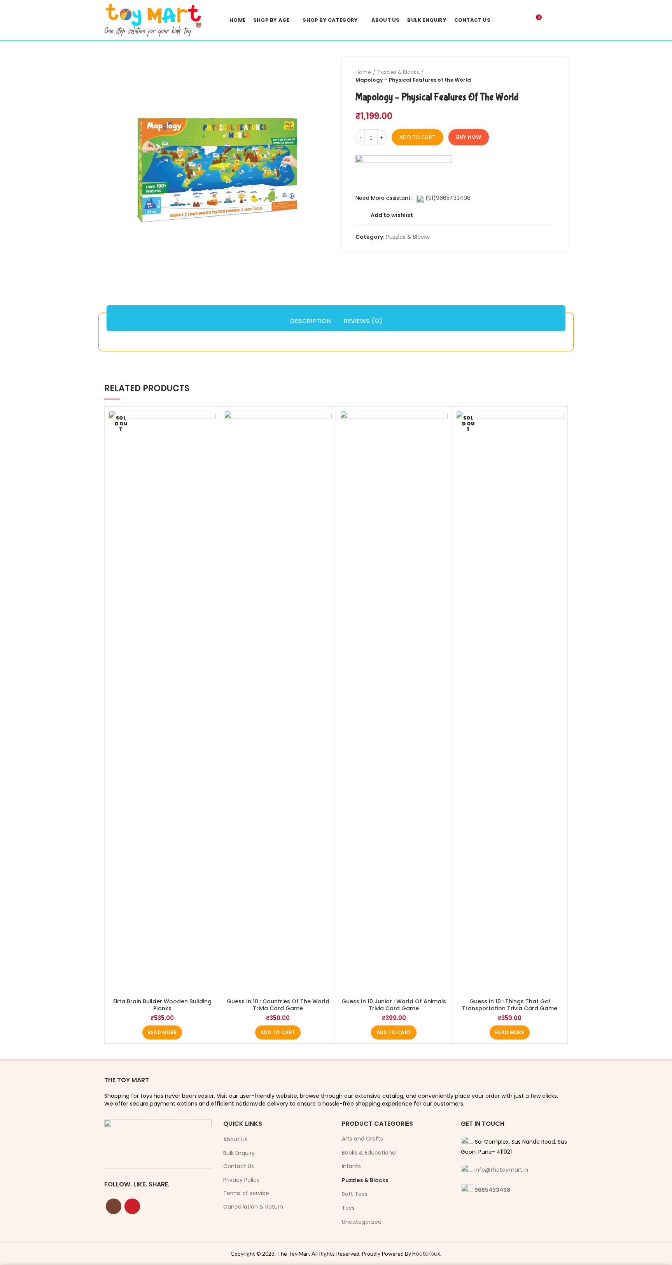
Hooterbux (426, 1254)
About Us (235, 1139)
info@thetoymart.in (501, 1170)
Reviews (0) (363, 321)
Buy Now (468, 137)
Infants (351, 1166)
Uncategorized (362, 1222)
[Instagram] (113, 1206)
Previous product (535, 76)
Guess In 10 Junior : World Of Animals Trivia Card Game (393, 1005)
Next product (550, 76)
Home (363, 72)
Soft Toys (355, 1194)
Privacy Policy (241, 1180)
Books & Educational (369, 1153)
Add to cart (417, 137)
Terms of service (246, 1193)
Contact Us (238, 1166)
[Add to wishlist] (210, 423)
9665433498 (492, 1190)
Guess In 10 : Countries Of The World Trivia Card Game (278, 1005)
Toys (348, 1208)
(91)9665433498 (448, 198)
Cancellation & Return (253, 1207)
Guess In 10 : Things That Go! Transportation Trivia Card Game (509, 1005)
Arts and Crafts (362, 1139)
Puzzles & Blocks (398, 72)
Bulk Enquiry (239, 1153)
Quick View (210, 441)
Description (310, 321)
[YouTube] (132, 1206)
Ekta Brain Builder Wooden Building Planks (162, 1005)
